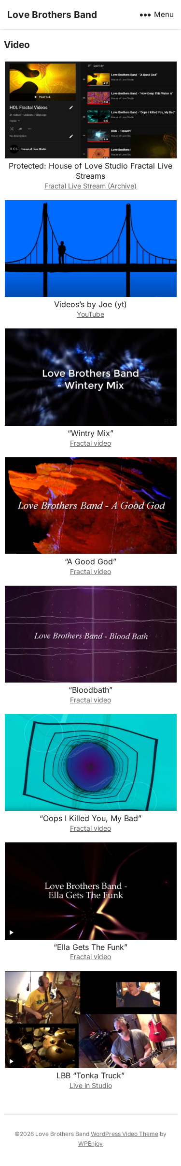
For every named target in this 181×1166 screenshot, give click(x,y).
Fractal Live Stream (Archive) (90, 186)
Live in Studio (91, 1085)
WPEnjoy (90, 1143)
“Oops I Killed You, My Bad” (90, 818)
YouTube (90, 314)
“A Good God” (90, 561)
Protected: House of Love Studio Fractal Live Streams (90, 171)
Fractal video (90, 443)
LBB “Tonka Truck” (90, 1075)
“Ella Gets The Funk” (90, 947)
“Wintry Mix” (90, 433)
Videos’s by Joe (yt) (90, 304)
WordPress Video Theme (124, 1133)
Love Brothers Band (52, 14)
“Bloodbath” (90, 690)
